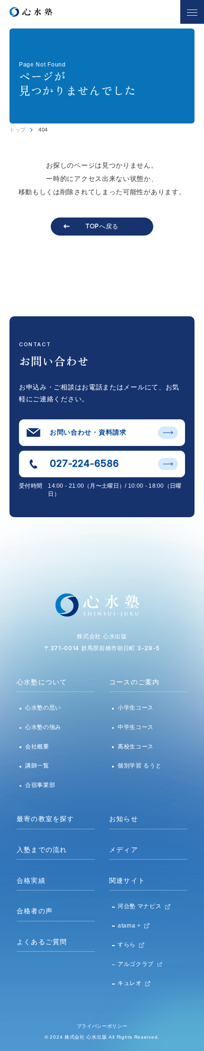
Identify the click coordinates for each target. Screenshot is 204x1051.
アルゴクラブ (136, 964)
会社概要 (37, 746)
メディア (123, 849)
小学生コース (136, 707)
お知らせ (123, 819)
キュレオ (130, 983)
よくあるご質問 (42, 942)
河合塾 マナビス (140, 906)
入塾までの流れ (42, 849)
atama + (129, 925)
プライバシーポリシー (102, 1026)
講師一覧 (37, 765)
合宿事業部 (40, 785)
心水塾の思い (43, 707)
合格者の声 (35, 911)
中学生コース (136, 727)
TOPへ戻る (102, 226)
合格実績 (31, 880)
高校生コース (136, 746)
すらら (127, 944)
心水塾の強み (43, 727)
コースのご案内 (134, 682)
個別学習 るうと (140, 765)
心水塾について (42, 682)
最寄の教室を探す (45, 819)
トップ (17, 130)
